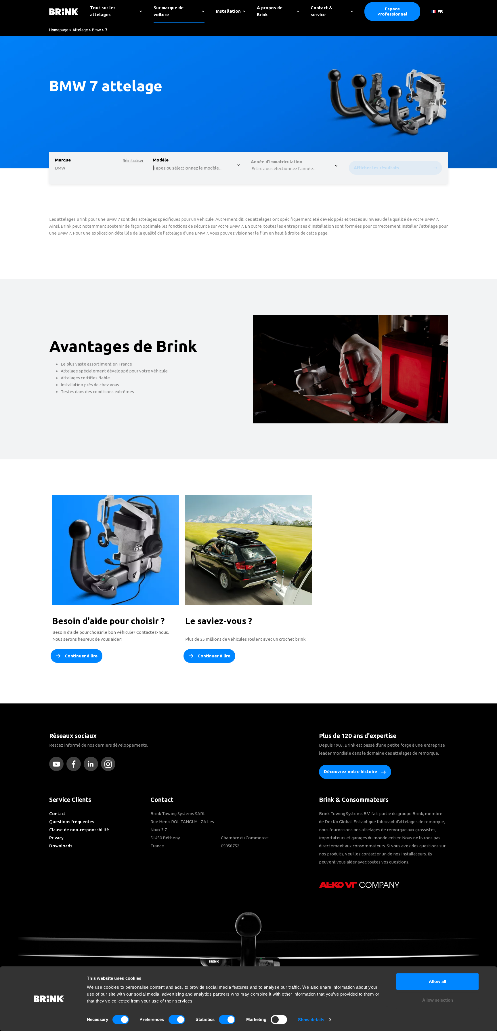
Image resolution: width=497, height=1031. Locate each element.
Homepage (58, 30)
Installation (228, 11)
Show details (311, 1019)
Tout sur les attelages (103, 11)
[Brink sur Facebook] (75, 764)
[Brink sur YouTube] (57, 764)
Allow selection (437, 1000)
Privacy (56, 837)
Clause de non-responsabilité (79, 829)
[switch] (177, 1019)
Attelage (80, 30)
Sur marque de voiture (168, 11)
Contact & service (321, 11)
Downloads (60, 845)
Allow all (437, 981)
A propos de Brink (269, 11)
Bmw (96, 30)
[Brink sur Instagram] (109, 764)
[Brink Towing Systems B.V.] (64, 11)
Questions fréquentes (71, 821)
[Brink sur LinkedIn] (92, 764)
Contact (57, 813)
